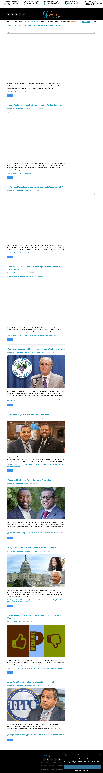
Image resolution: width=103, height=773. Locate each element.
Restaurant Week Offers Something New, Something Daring (33, 25)
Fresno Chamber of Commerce (18, 91)
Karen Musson (37, 335)
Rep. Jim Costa (11, 466)
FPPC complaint (29, 734)
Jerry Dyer (28, 173)
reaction (16, 400)
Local (30, 4)
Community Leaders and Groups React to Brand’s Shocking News (36, 349)
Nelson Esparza (53, 464)
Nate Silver (14, 601)
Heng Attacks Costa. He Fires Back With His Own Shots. (32, 548)
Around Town (28, 29)
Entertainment (12, 5)
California (54, 762)
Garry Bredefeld (38, 399)
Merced (9, 601)
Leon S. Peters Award (46, 335)
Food (33, 29)
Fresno (18, 668)
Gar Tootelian (29, 335)
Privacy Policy (43, 765)
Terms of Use (52, 765)
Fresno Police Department (50, 532)
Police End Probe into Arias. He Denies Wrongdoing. (30, 480)
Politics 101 (31, 418)
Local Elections (37, 352)
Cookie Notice (60, 765)
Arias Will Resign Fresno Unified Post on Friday (28, 414)
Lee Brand (54, 399)
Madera (62, 600)
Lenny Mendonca (38, 464)
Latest (26, 190)
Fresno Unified (29, 464)
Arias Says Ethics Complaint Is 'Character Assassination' (32, 682)
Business (27, 108)
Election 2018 (13, 734)
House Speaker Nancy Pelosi (52, 600)
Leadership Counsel (47, 399)
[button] (100, 755)
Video (44, 29)
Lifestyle (37, 29)
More (10, 95)
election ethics (21, 734)
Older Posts (10, 749)
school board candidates (26, 735)
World (47, 762)
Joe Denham (29, 252)
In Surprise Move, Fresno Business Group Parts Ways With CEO (35, 187)
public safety (60, 668)
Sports (71, 5)
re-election (10, 400)
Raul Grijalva (61, 464)
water (26, 601)
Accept (82, 767)
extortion (25, 532)
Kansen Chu (62, 734)
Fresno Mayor (29, 399)
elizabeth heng (25, 600)
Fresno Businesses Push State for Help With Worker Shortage (34, 105)
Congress (12, 600)
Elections (27, 352)
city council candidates (16, 532)
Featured (27, 685)
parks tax (53, 668)
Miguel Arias (61, 399)
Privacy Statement (85, 770)
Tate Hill (23, 534)
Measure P (48, 668)
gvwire (10, 272)
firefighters (13, 668)
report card (18, 466)
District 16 (18, 600)
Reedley (54, 335)
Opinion (60, 762)
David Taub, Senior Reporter (16, 29)
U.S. (90, 4)
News (30, 190)
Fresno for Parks (40, 668)
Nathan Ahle (36, 252)
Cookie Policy (78, 770)
